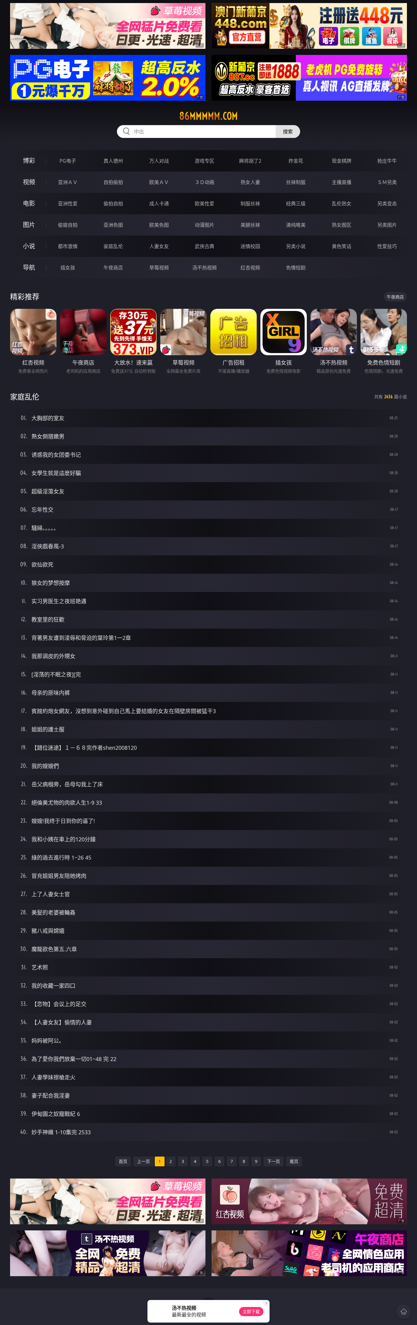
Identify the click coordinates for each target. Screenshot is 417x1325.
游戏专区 (204, 160)
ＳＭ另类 (387, 182)
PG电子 (68, 160)
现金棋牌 (341, 160)
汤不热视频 (204, 267)
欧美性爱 (204, 203)
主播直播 (341, 182)
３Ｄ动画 (204, 182)
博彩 (29, 161)
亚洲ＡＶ (68, 182)
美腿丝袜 (250, 225)
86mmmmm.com (208, 116)
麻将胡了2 (250, 160)
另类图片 (387, 225)
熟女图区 (341, 225)
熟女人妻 (250, 182)
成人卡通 (159, 203)
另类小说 (296, 246)
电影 (29, 203)
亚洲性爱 (68, 203)
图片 (29, 225)
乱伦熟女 (341, 203)
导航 (29, 267)
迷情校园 (250, 246)
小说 (29, 246)
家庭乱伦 (113, 246)
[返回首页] (403, 1311)
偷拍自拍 (113, 203)
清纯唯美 (296, 225)
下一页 (273, 1161)
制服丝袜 (250, 203)
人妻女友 (159, 246)
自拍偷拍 (113, 182)
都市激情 (68, 246)
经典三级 (296, 203)
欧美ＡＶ (159, 182)
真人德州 (113, 160)
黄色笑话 (341, 246)
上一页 (143, 1161)
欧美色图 (159, 225)
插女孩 (67, 267)
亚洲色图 (113, 225)
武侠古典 (204, 246)
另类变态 (387, 203)
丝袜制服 (296, 182)
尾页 (294, 1161)
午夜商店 (113, 267)
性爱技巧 (387, 246)
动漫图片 (204, 225)
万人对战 (159, 160)
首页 (123, 1161)
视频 (29, 182)
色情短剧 (296, 267)
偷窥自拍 (68, 225)
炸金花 (295, 160)
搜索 (288, 131)
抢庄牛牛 (387, 160)
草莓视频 (159, 267)
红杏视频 (250, 267)
